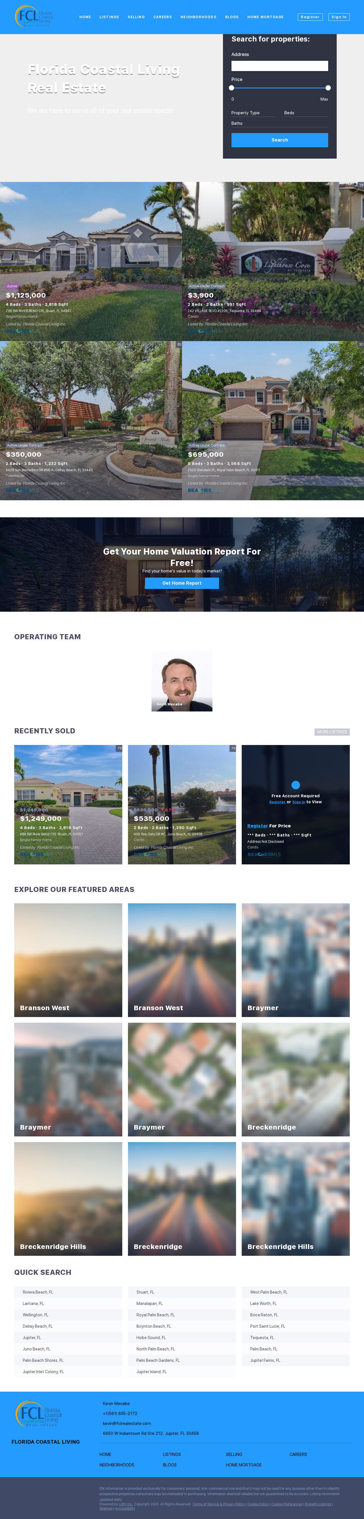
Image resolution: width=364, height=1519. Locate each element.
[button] (279, 140)
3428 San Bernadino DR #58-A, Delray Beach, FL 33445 (49, 470)
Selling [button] (136, 17)
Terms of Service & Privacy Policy (218, 1504)
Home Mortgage (265, 17)
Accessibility (125, 1508)
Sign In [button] (339, 17)
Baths (237, 123)
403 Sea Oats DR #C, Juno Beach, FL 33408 (168, 834)
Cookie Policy (258, 1504)
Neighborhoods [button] (198, 17)
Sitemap (106, 1508)
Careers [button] (162, 17)
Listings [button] (109, 17)
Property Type (245, 112)
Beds (289, 112)
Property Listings (318, 1504)
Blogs (232, 17)
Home (85, 17)
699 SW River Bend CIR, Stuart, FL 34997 (51, 834)
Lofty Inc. (126, 1504)
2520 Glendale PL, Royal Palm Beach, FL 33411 (224, 470)
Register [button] (310, 17)
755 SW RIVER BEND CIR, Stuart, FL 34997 (38, 311)
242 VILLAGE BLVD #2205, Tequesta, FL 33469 (224, 311)
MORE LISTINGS (332, 732)
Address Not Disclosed (265, 842)
